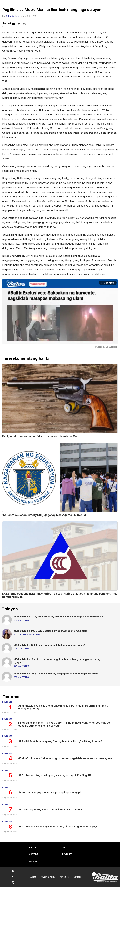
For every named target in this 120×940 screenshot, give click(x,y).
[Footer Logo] (105, 877)
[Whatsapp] (24, 24)
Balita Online (12, 16)
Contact (77, 877)
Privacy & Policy (48, 877)
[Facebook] (13, 24)
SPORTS (66, 847)
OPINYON (33, 861)
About (33, 877)
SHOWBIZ (33, 854)
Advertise (64, 877)
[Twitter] (19, 24)
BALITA (32, 847)
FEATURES (67, 854)
